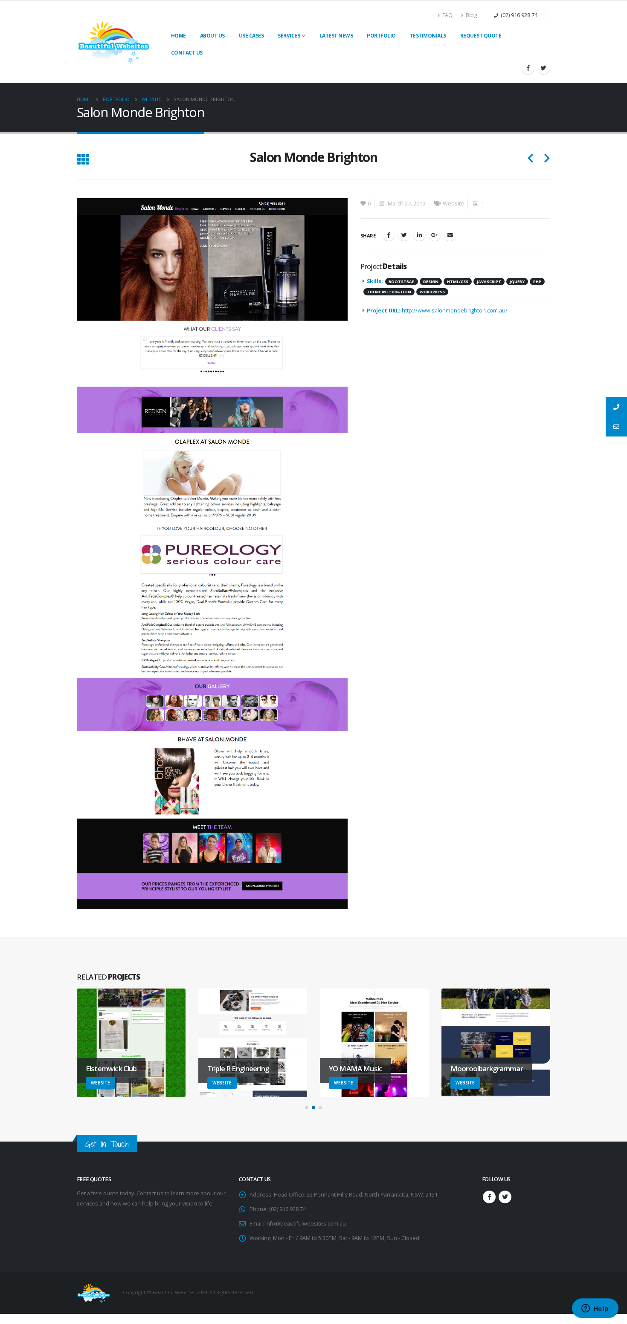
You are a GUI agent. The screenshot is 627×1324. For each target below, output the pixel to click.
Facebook (389, 235)
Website (453, 203)
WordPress (432, 292)
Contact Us (187, 52)
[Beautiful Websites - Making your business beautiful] (114, 42)
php (537, 281)
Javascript (489, 281)
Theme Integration (389, 292)
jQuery (517, 281)
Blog (471, 15)
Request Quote (481, 35)
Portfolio (381, 35)
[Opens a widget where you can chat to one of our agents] (595, 1309)
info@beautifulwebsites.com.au (305, 1223)
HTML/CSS (457, 281)
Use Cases (251, 35)
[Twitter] (543, 67)
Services (289, 35)
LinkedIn (419, 235)
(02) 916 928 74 (519, 15)
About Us (212, 35)
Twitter (404, 235)
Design (430, 281)
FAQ (447, 15)
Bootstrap (402, 281)
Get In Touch (107, 1144)
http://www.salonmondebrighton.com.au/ (455, 310)
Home (178, 35)
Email (450, 235)
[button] (306, 1107)
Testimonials (428, 35)
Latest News (336, 35)
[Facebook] (528, 67)
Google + (435, 235)
